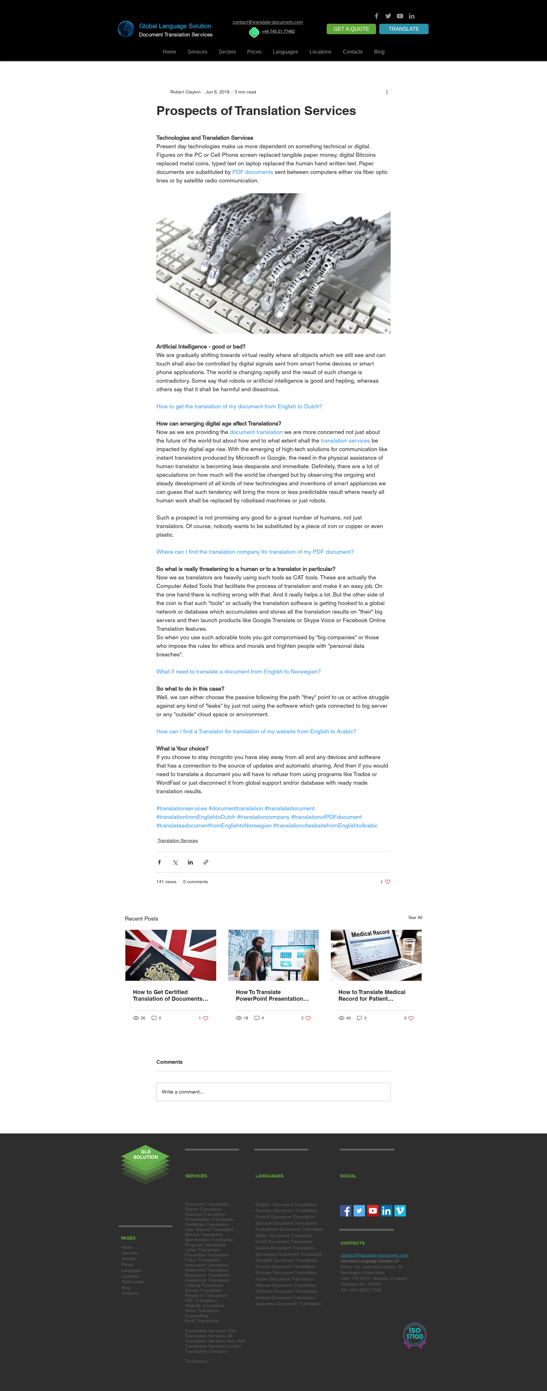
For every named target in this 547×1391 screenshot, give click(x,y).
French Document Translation (285, 1216)
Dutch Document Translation (283, 1241)
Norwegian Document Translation (288, 1254)
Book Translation (201, 1320)
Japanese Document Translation (288, 1303)
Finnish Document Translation (285, 1266)
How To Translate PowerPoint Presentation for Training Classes (269, 995)
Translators (196, 1361)
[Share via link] (206, 862)
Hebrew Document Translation (285, 1285)
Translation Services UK (209, 1335)
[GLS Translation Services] (373, 1210)
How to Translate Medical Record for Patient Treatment (372, 995)
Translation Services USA (210, 1330)
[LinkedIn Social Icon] (386, 1210)
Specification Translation (209, 1239)
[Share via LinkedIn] (190, 862)
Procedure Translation (207, 1254)
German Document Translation (286, 1210)
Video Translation (202, 1310)
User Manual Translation (209, 1229)
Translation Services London (213, 1346)
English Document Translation (286, 1204)
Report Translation (203, 1209)
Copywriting (196, 1315)
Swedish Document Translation (286, 1260)
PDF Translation (201, 1300)
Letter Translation (202, 1249)
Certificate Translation (207, 1224)
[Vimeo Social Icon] (400, 1210)
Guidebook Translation (207, 1280)
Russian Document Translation (286, 1272)
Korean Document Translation (285, 1297)
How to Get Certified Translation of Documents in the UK (168, 995)
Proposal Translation (205, 1244)
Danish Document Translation (285, 1247)
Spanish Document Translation (286, 1223)
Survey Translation (203, 1290)
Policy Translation (202, 1259)
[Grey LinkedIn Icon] (412, 16)
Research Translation (206, 1295)
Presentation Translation (209, 1219)
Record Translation (204, 1234)
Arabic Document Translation (284, 1278)
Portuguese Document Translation (289, 1229)
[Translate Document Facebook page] (376, 16)
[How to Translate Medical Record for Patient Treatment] (376, 955)
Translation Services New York (215, 1340)
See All (415, 917)
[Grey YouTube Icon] (400, 16)
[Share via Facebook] (159, 862)
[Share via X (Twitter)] (175, 862)
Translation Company (206, 1351)
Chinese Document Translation (286, 1291)
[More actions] (387, 92)
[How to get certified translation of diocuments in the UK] (170, 955)
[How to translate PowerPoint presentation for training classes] (273, 955)
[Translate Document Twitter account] (388, 16)
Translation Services (178, 840)
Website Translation (204, 1305)
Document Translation (207, 1204)
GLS (146, 1151)
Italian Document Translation (284, 1235)
